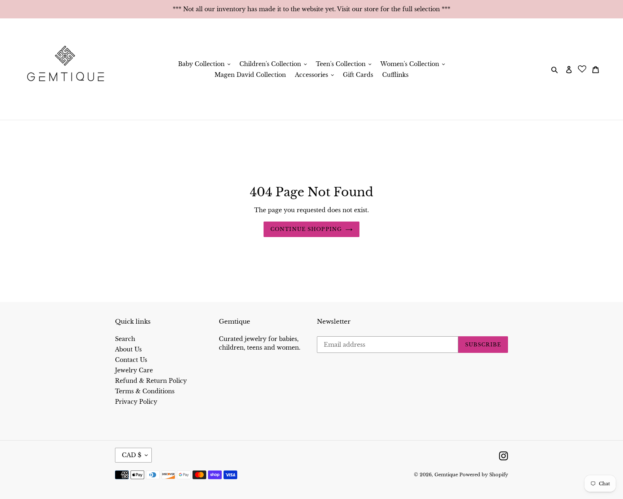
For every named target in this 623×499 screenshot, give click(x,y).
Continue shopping (306, 229)
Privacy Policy (136, 401)
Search (125, 338)
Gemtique (446, 475)
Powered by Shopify (483, 475)
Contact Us (131, 359)
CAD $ (131, 455)
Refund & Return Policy (151, 380)
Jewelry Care (134, 370)
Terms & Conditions (144, 391)
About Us (128, 349)
